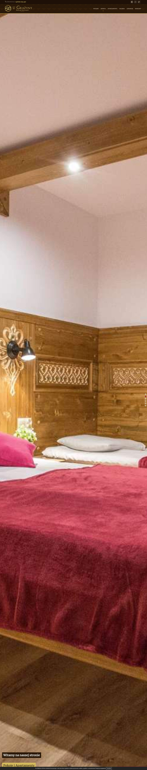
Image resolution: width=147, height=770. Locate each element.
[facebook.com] (132, 2)
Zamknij (109, 768)
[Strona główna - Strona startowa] (25, 8)
